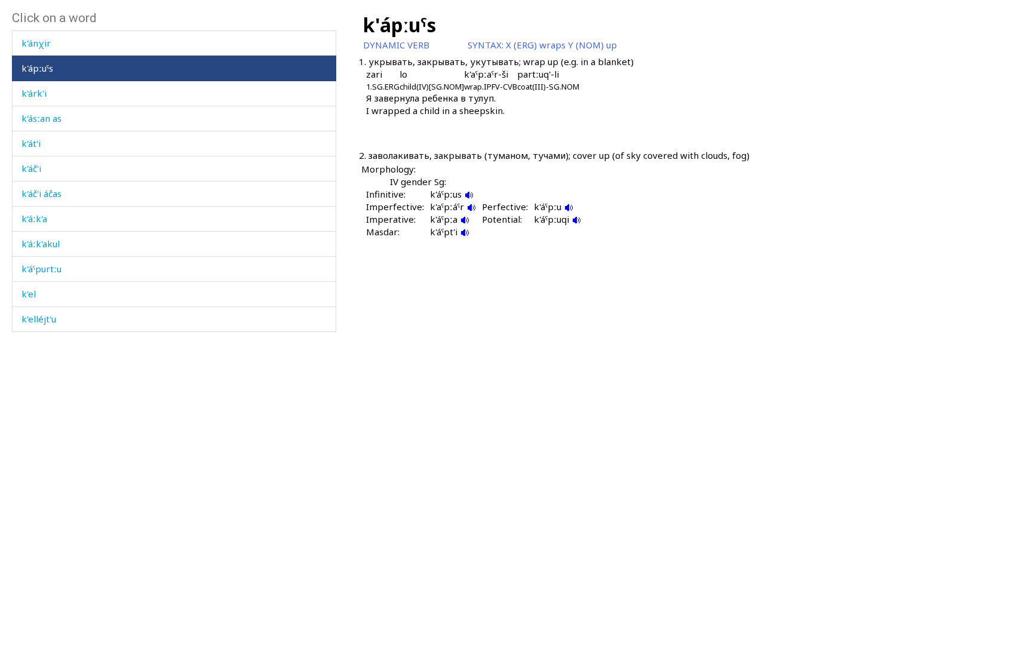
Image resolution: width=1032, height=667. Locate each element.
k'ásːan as (42, 118)
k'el (29, 294)
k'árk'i (34, 93)
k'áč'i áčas (42, 193)
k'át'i (31, 143)
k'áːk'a (34, 219)
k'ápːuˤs (37, 68)
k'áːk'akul (41, 244)
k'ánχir (36, 43)
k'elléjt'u (39, 319)
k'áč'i (31, 168)
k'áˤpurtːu (42, 269)
